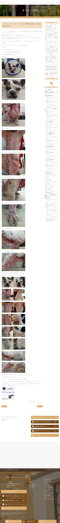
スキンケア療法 (47, 489)
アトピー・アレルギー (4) (51, 175)
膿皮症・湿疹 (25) (50, 111)
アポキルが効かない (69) (51, 199)
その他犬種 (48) (48, 192)
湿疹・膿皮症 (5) (49, 134)
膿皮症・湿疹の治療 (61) (51, 203)
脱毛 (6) (47, 171)
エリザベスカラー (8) (50, 104)
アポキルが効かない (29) (51, 105)
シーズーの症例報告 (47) (50, 121)
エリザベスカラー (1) (50, 168)
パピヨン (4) (47, 183)
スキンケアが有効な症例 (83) (52, 209)
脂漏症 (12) (48, 99)
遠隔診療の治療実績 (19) (51, 219)
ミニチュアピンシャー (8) (50, 174)
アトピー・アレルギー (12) (51, 149)
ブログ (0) (47, 93)
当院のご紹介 (31, 479)
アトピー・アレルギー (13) (51, 137)
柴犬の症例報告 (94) (49, 95)
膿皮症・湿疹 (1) (49, 96)
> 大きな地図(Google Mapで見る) (52, 469)
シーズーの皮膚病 (48, 485)
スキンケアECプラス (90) (51, 216)
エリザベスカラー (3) (50, 130)
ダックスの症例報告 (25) (50, 159)
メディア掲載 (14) (48, 89)
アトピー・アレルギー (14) (51, 162)
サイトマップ (31, 489)
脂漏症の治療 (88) (50, 205)
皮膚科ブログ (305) (49, 90)
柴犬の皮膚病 (47, 483)
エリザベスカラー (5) (50, 143)
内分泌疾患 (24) (49, 107)
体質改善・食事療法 (48, 481)
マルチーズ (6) (48, 189)
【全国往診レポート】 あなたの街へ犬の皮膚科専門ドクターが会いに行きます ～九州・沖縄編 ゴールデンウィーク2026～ (51, 51)
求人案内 (46, 491)
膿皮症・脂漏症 (47, 495)
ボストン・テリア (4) (49, 186)
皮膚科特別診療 (47, 479)
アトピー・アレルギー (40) (51, 114)
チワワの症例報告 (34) (49, 146)
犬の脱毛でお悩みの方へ (51, 30)
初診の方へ (31, 481)
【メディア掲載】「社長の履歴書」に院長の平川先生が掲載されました (51, 74)
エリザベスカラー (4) (50, 155)
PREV (5, 406)
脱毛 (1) (47, 177)
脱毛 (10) (48, 158)
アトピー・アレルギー (48, 493)
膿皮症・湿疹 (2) (49, 123)
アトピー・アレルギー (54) (51, 98)
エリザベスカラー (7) (50, 118)
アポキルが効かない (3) (51, 156)
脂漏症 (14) (48, 112)
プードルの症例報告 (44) (50, 133)
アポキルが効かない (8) (51, 131)
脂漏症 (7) (48, 164)
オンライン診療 (31, 483)
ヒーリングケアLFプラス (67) (52, 218)
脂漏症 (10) (48, 139)
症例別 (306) (47, 198)
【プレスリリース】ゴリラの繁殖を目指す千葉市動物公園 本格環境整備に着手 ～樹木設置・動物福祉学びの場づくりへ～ (51, 68)
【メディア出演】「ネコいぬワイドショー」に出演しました (51, 43)
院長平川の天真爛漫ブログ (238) (51, 92)
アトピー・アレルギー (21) (51, 124)
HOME (53, 17)
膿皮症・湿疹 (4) (49, 161)
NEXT (39, 406)
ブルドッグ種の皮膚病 (48, 487)
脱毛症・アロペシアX (48, 497)
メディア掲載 (31, 487)
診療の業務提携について (33, 485)
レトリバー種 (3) (48, 180)
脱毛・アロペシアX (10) (51, 136)
